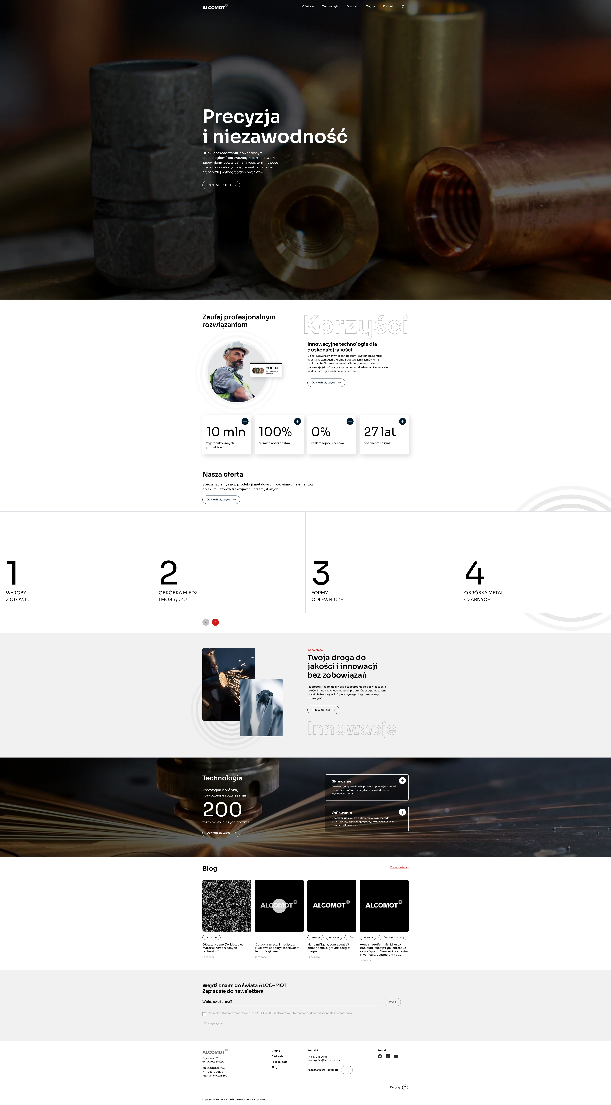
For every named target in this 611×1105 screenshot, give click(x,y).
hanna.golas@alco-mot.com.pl (325, 1060)
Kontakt (388, 6)
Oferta (275, 1050)
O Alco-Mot (278, 1056)
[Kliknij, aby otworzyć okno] (402, 780)
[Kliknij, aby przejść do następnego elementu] (215, 622)
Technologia (330, 6)
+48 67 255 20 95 (317, 1056)
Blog (274, 1067)
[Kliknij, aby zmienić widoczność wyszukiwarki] (403, 6)
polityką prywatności (339, 1013)
